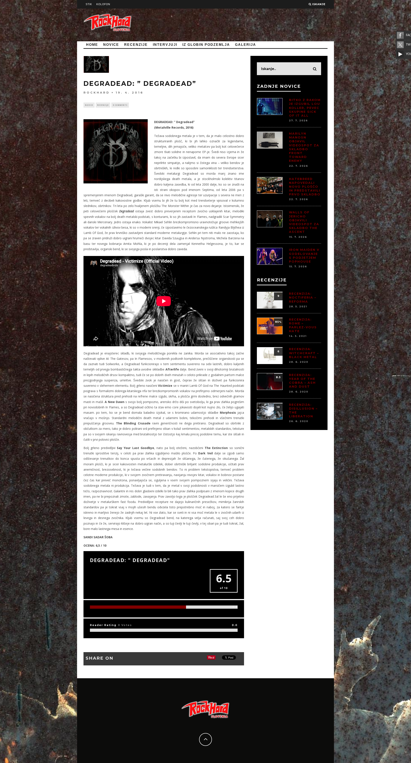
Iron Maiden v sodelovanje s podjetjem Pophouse (304, 255)
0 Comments (120, 105)
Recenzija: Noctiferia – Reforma (302, 297)
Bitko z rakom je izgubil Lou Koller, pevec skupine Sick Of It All (305, 107)
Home (92, 44)
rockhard (96, 92)
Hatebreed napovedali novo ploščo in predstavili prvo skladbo (304, 186)
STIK (89, 4)
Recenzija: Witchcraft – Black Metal (304, 353)
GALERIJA (245, 44)
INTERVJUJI (165, 44)
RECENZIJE (136, 44)
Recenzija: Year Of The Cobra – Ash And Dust (302, 381)
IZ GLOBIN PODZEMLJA (206, 44)
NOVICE (111, 44)
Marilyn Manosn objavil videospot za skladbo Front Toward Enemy (304, 147)
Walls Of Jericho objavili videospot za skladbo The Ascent (304, 222)
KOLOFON (103, 4)
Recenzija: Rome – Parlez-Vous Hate (303, 325)
